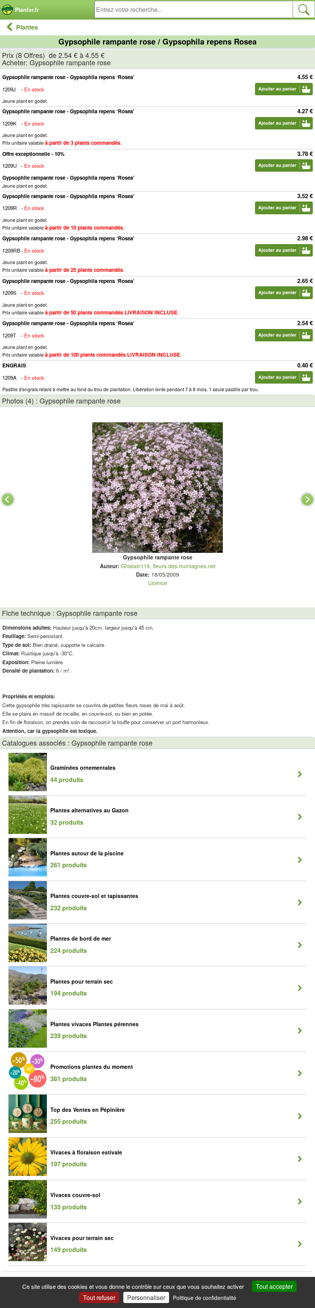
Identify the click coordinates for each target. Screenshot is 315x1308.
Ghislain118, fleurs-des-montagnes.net (168, 566)
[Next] (307, 499)
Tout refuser (99, 1297)
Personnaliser (146, 1297)
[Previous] (7, 499)
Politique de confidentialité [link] (204, 1297)
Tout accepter (274, 1286)
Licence (157, 583)
